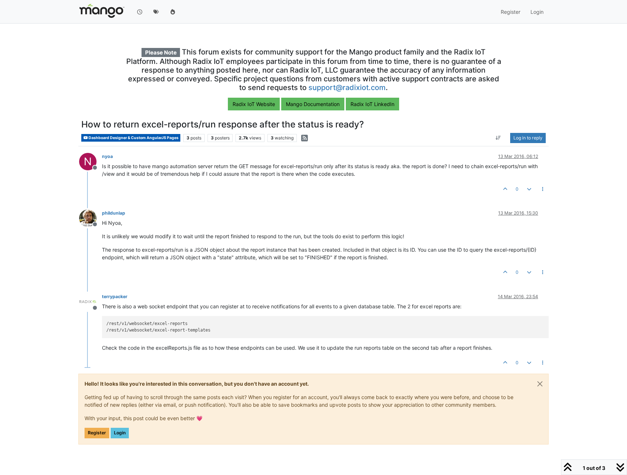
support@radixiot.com (347, 87)
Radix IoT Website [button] (254, 104)
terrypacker (114, 296)
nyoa (107, 156)
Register (97, 432)
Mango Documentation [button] (313, 104)
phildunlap (113, 213)
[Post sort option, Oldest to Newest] (498, 138)
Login (120, 432)
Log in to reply (527, 138)
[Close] (540, 384)
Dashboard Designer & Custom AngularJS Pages (133, 137)
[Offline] (90, 218)
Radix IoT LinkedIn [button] (372, 104)
